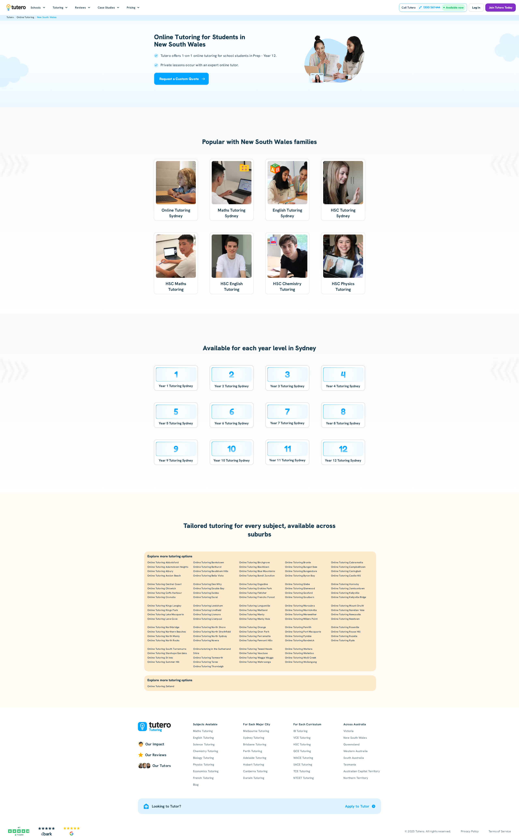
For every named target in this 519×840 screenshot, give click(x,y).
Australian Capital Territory (361, 771)
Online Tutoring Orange (252, 627)
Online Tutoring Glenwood (300, 588)
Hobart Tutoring (253, 764)
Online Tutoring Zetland (160, 686)
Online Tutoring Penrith (298, 627)
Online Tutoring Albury (160, 571)
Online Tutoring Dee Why (207, 584)
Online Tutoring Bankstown (208, 562)
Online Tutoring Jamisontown (348, 588)
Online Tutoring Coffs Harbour (164, 593)
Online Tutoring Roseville (345, 627)
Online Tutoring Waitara (299, 649)
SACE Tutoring (302, 764)
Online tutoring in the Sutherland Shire (212, 651)
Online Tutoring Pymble (298, 636)
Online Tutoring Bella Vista (208, 575)
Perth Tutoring (252, 751)
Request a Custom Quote (179, 79)
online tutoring (205, 55)
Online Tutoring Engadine (253, 584)
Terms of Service (500, 831)
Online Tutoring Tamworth (208, 657)
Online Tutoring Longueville (254, 605)
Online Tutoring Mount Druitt (347, 605)
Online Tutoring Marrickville (301, 610)
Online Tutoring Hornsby (345, 584)
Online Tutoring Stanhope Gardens (167, 653)
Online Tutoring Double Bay (208, 588)
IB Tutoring (300, 731)
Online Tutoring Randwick (299, 640)
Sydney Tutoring (253, 737)
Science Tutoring (203, 744)
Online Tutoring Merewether (301, 614)
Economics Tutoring (205, 771)
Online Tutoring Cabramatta (347, 562)
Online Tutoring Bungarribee (301, 567)
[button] (38, 7)
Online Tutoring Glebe (297, 584)
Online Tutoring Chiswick (161, 588)
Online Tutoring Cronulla (161, 597)
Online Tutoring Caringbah (346, 571)
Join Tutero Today (500, 7)
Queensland (351, 744)
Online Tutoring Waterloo (299, 653)
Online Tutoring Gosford (299, 593)
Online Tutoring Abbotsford (163, 562)
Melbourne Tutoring (256, 731)
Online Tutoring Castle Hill (346, 575)
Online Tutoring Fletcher (253, 593)
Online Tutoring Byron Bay (300, 575)
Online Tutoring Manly (251, 614)
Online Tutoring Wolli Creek (300, 657)
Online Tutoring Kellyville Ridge (348, 597)
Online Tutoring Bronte (298, 562)
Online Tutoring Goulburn (299, 597)
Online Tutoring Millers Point (301, 619)
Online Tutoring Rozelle (344, 636)
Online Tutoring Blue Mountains (257, 571)
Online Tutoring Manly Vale (254, 619)
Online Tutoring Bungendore (301, 571)
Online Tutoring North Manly (163, 636)
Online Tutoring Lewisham (208, 605)
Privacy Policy (470, 831)
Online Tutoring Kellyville (345, 593)
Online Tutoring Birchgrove (254, 562)
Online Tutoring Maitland (253, 610)
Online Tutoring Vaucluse (253, 653)
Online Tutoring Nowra (206, 640)
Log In (476, 7)
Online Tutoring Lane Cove (162, 619)
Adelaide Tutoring (254, 758)
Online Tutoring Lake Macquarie (165, 614)
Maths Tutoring (203, 731)
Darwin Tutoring (253, 778)
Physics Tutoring (203, 764)
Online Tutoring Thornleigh (208, 666)
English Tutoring (203, 737)
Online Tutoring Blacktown (254, 567)
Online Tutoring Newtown (345, 619)
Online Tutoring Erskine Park (255, 588)
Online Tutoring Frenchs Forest (257, 597)
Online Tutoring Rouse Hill (345, 631)
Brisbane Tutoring (254, 744)
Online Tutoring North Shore (209, 627)
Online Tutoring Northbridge (163, 627)
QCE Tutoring (302, 751)
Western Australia (355, 751)
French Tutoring (203, 778)
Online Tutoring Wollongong (301, 662)
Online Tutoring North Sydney (210, 636)
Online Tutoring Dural (205, 597)
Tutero (10, 17)
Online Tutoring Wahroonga (255, 662)
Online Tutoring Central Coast (164, 584)
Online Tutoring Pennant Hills (255, 640)
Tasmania (349, 764)
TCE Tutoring (301, 771)
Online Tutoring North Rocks (163, 640)
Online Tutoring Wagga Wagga (256, 657)
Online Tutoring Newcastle (346, 614)
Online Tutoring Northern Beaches (166, 631)
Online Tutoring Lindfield (207, 610)
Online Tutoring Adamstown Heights (167, 567)
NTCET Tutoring (303, 778)
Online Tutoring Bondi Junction (257, 575)
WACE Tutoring (303, 758)
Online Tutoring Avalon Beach (164, 575)
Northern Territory (355, 778)
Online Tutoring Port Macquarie (303, 631)
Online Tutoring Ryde (343, 640)
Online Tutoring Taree (205, 662)
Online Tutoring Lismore (207, 614)
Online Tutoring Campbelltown (348, 567)
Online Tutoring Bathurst (207, 567)
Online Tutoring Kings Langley (164, 605)
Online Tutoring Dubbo (206, 593)
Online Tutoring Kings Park (162, 610)
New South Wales (47, 17)
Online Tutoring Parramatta (255, 636)
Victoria (348, 731)
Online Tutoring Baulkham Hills (210, 571)
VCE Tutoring (301, 737)
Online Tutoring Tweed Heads (255, 649)
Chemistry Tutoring (205, 751)
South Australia (353, 758)
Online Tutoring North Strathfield (212, 631)
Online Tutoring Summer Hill (163, 662)
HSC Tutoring (302, 744)
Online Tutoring (25, 17)
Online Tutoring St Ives (160, 657)
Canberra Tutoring (255, 771)
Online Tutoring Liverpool (207, 619)
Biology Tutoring (203, 758)
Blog (195, 784)
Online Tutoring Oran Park (254, 631)
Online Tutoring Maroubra (300, 605)
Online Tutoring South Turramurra (167, 649)
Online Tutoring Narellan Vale (348, 610)
